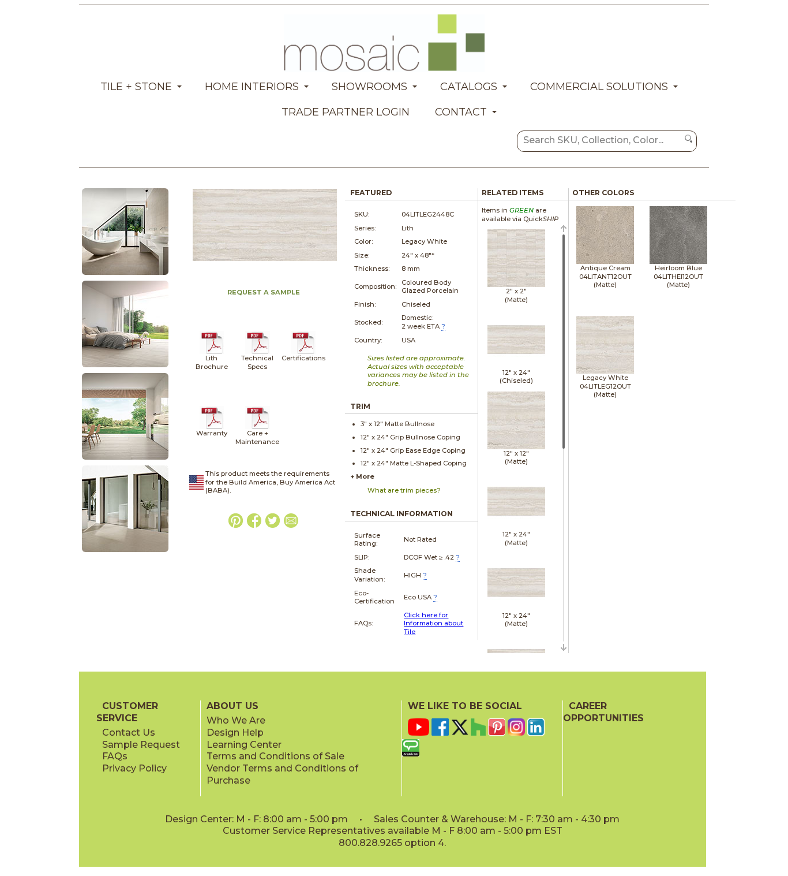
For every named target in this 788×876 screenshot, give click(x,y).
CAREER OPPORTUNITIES (603, 712)
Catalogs (468, 86)
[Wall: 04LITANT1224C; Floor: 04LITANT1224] (125, 275)
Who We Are (236, 720)
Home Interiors (252, 86)
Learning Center (244, 744)
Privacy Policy (134, 768)
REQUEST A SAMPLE (263, 292)
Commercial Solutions (599, 86)
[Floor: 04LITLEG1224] (125, 368)
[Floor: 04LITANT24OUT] (125, 553)
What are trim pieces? (404, 490)
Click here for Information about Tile (433, 623)
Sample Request (141, 744)
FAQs (114, 756)
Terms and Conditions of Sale (275, 756)
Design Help (235, 732)
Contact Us (128, 732)
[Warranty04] (212, 427)
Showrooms (369, 86)
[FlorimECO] (303, 352)
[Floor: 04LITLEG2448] (125, 460)
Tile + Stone (136, 86)
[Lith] (212, 352)
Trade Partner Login (346, 112)
